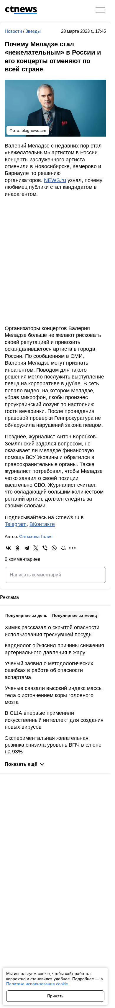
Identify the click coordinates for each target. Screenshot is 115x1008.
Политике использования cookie (37, 983)
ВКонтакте (42, 524)
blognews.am (34, 130)
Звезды (33, 31)
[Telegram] (26, 548)
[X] (36, 548)
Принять (55, 996)
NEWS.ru (55, 180)
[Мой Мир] (63, 548)
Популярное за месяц (74, 615)
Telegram (16, 524)
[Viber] (45, 548)
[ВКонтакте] (8, 548)
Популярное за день (26, 615)
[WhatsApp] (54, 548)
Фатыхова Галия (35, 536)
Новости (14, 31)
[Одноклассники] (17, 548)
